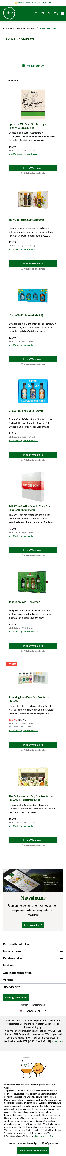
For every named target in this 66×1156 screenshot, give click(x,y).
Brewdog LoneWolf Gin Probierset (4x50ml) (29, 699)
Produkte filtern (35, 65)
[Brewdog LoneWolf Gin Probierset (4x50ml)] (33, 677)
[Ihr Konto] (49, 13)
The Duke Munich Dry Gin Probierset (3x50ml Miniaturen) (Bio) (31, 798)
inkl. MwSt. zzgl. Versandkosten (23, 153)
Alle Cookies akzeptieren (33, 1150)
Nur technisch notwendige (22, 1143)
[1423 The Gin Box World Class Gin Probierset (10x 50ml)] (33, 486)
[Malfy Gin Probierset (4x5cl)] (33, 295)
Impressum (57, 1041)
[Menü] (62, 13)
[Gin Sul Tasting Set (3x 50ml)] (33, 391)
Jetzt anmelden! (33, 924)
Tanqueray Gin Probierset (24, 602)
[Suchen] (35, 13)
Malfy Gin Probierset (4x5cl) (26, 315)
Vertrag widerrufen (16, 997)
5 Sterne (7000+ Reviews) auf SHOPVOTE (34, 2)
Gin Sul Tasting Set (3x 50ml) (26, 410)
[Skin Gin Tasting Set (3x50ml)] (33, 200)
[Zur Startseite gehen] (16, 13)
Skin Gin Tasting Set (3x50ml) (26, 219)
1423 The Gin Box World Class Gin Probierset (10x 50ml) (29, 508)
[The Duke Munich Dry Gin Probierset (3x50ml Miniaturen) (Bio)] (33, 776)
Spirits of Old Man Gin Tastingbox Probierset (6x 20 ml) (29, 125)
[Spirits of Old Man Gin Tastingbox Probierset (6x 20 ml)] (33, 104)
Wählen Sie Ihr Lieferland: (33, 1004)
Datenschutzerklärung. (45, 1136)
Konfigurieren (50, 1143)
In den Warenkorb (33, 167)
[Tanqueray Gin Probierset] (33, 582)
